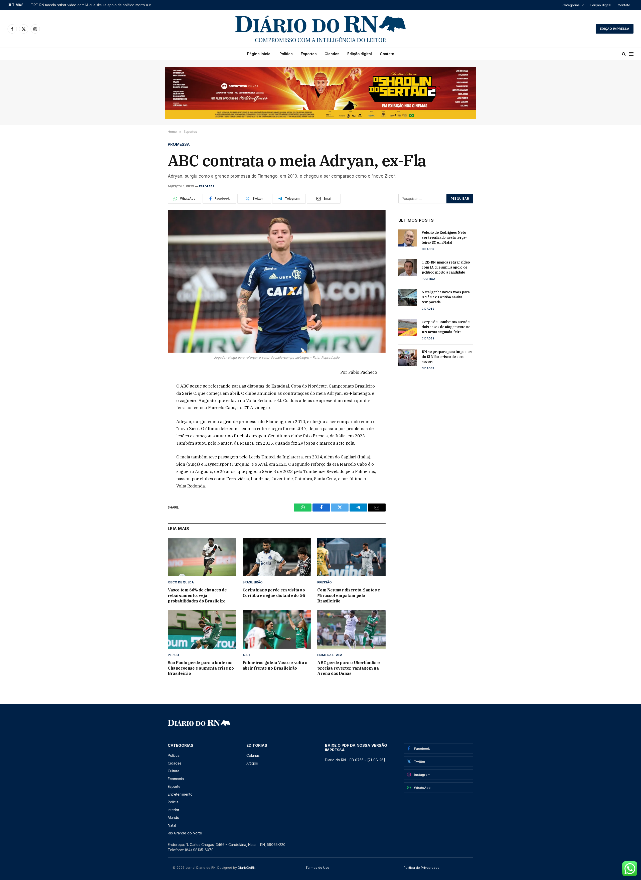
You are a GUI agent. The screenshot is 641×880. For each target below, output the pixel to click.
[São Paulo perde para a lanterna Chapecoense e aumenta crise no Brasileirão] (202, 629)
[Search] (624, 54)
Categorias (571, 5)
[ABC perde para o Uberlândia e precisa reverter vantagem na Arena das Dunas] (351, 629)
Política (286, 54)
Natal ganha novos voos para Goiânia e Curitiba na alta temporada (446, 297)
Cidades (332, 54)
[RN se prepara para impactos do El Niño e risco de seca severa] (407, 357)
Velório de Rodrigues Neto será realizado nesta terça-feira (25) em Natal (444, 237)
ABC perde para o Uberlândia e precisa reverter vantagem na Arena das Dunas (348, 668)
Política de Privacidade (421, 867)
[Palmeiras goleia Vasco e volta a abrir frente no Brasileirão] (277, 629)
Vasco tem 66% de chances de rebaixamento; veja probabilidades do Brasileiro (197, 595)
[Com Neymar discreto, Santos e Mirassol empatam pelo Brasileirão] (351, 557)
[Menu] (631, 54)
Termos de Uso (317, 867)
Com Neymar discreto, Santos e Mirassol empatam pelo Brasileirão (348, 595)
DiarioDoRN (246, 867)
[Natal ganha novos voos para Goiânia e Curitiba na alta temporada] (407, 297)
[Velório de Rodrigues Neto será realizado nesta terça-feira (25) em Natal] (407, 237)
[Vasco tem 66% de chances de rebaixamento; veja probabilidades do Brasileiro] (202, 557)
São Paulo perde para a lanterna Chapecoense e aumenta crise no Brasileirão (201, 668)
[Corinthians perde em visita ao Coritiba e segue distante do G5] (277, 557)
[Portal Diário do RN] (320, 29)
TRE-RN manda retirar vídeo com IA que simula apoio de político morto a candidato (93, 5)
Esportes (308, 54)
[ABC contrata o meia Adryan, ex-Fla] (277, 281)
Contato (624, 5)
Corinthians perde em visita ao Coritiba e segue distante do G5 (274, 592)
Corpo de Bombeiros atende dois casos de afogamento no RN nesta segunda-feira (446, 327)
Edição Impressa (614, 29)
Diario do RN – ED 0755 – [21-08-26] (355, 760)
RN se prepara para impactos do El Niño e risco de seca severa (447, 356)
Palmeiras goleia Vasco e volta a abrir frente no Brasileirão (275, 665)
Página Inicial (259, 54)
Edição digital (600, 5)
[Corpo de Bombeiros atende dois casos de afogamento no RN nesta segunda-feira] (407, 327)
